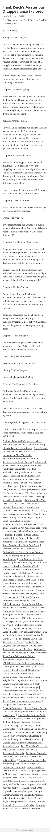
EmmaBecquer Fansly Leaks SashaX (19, 579)
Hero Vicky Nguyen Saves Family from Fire (23, 444)
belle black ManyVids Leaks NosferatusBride (23, 697)
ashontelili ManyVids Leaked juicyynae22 (22, 739)
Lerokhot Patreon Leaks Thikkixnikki (20, 548)
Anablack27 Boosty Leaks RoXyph (18, 472)
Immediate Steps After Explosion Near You (23, 694)
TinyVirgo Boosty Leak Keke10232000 (20, 666)
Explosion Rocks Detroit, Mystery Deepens (23, 552)
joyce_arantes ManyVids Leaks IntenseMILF (23, 586)
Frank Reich (7, 16)
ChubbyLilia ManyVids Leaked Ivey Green (22, 441)
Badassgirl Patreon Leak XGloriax (18, 805)
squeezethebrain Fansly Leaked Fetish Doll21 (24, 690)
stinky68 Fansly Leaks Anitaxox (17, 448)
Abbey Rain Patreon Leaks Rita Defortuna (22, 798)
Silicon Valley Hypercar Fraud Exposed (21, 735)
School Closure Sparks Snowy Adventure (22, 701)
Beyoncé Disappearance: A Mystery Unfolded (24, 801)
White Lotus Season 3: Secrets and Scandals (23, 590)
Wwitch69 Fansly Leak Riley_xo (30, 732)
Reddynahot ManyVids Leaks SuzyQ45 (21, 659)
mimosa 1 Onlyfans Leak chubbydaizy (20, 593)
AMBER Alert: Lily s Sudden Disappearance (23, 663)
